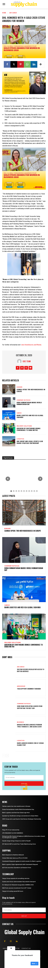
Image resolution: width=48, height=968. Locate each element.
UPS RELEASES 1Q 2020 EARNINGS (12, 833)
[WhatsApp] (27, 64)
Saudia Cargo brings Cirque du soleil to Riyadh (16, 841)
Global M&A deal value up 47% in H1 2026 (14, 858)
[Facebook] (7, 64)
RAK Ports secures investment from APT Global (16, 888)
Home (4, 12)
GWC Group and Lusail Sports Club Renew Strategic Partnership (30, 442)
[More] (40, 64)
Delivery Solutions (24, 426)
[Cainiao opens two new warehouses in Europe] (8, 389)
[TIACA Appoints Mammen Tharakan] (8, 687)
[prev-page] (3, 755)
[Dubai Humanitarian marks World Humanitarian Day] (8, 402)
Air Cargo (13, 12)
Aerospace (21, 686)
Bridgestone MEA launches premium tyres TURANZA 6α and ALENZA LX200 (29, 725)
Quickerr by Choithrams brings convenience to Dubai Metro (28, 429)
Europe (19, 387)
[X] (13, 64)
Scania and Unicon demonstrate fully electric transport (19, 881)
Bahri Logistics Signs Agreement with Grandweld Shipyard (20, 864)
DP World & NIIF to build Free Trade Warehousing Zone (19, 844)
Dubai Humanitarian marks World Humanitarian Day (29, 403)
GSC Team (27, 361)
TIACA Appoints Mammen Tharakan (29, 689)
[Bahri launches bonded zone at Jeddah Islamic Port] (8, 743)
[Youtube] (30, 368)
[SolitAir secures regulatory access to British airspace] (8, 669)
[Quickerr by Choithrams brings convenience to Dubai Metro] (8, 428)
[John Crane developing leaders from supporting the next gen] (8, 706)
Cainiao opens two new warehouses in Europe (31, 390)
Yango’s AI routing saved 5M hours (12, 891)
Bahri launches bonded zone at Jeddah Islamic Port (30, 744)
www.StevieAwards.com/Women (31, 344)
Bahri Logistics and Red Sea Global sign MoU (30, 416)
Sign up (24, 916)
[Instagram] (22, 368)
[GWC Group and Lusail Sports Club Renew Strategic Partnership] (8, 441)
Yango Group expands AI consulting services (15, 878)
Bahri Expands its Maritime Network (13, 855)
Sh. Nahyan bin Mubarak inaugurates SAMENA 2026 (18, 885)
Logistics (20, 439)
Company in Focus (23, 400)
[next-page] (7, 755)
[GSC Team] (20, 361)
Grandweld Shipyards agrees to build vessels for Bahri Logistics (21, 861)
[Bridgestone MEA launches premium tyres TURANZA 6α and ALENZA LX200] (8, 724)
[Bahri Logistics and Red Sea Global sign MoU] (8, 415)
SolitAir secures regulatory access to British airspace (30, 670)
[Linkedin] (34, 64)
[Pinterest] (20, 64)
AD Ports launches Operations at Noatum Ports (16, 867)
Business (20, 722)
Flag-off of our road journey (10, 830)
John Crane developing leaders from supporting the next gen (29, 707)
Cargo (19, 413)
